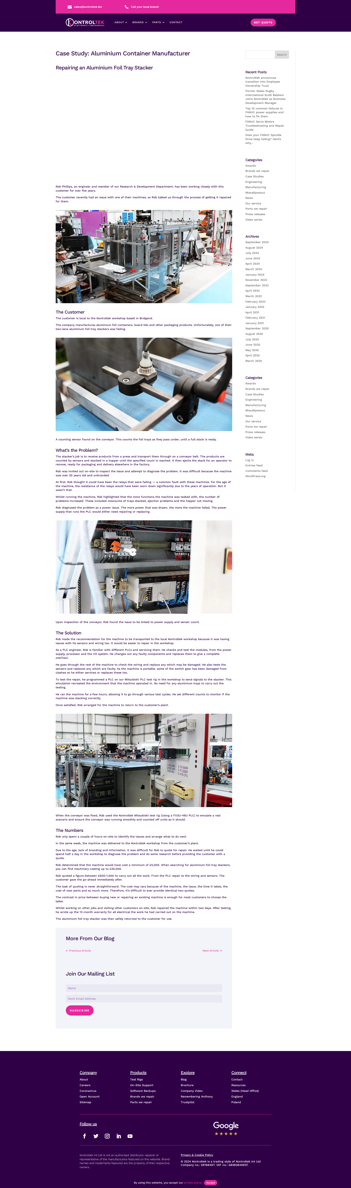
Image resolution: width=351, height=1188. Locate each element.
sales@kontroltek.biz (88, 6)
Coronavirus (88, 1090)
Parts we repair (256, 208)
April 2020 (252, 355)
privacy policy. (193, 1182)
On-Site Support (141, 1085)
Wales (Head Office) (245, 1090)
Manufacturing (255, 187)
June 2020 (252, 344)
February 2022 (255, 301)
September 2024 (257, 242)
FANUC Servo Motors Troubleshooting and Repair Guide (264, 125)
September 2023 (257, 285)
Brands (138, 22)
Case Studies (254, 176)
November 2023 (256, 279)
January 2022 (254, 306)
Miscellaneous (255, 192)
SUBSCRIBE (80, 1010)
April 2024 (252, 263)
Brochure (187, 1085)
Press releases (255, 214)
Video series (253, 219)
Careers (85, 1085)
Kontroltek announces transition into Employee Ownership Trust (262, 81)
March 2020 (253, 360)
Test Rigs (136, 1079)
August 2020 (254, 333)
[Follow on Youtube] (130, 1136)
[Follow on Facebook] (84, 1136)
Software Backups (143, 1090)
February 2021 (255, 317)
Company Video (192, 1090)
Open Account (90, 1096)
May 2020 (252, 350)
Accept (210, 1182)
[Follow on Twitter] (96, 1136)
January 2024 (254, 274)
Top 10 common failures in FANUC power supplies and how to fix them (264, 112)
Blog (184, 1079)
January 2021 (254, 323)
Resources (238, 1085)
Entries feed (254, 465)
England (237, 1096)
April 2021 (252, 312)
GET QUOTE (263, 22)
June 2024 (252, 258)
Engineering (253, 181)
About (119, 22)
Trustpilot (187, 1102)
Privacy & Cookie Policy (197, 1155)
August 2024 (254, 247)
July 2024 (252, 252)
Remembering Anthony (197, 1096)
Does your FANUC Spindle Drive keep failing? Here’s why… (263, 138)
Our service (253, 203)
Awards (250, 165)
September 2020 (257, 328)
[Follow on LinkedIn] (119, 1136)
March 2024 (253, 269)
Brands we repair (257, 170)
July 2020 (252, 339)
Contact (176, 22)
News (249, 197)
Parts (156, 22)
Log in (249, 460)
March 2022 (253, 296)
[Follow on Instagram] (107, 1136)
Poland (236, 1102)
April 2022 (252, 290)
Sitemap (85, 1102)
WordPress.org (255, 476)
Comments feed (256, 470)
